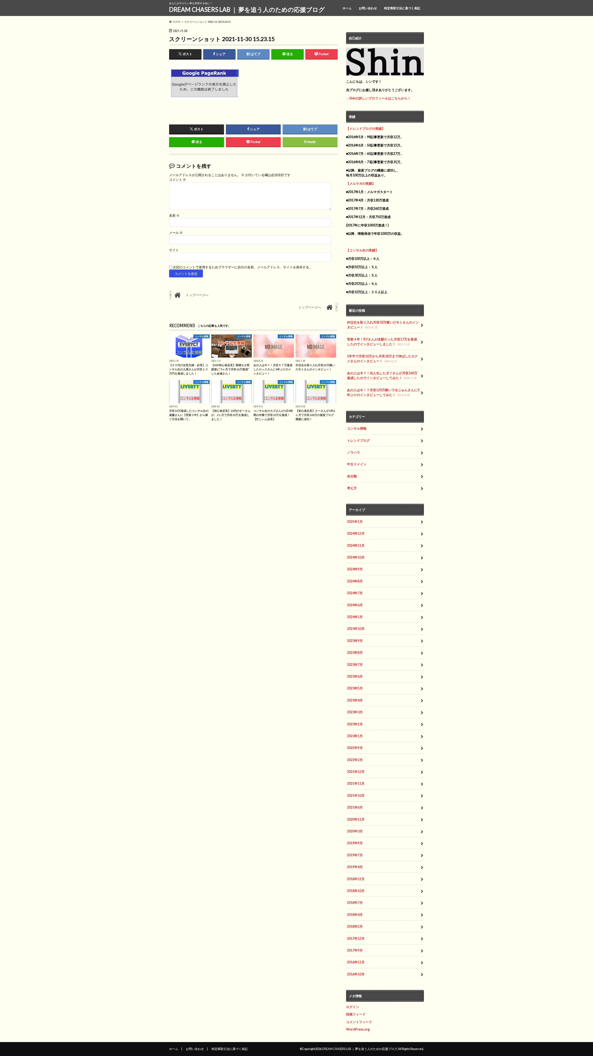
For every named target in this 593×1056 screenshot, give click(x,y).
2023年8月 (355, 652)
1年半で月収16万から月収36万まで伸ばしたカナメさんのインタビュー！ (382, 358)
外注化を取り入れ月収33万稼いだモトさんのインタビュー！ (383, 324)
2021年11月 (356, 783)
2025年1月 (355, 521)
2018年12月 (356, 879)
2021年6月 (355, 807)
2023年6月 (355, 676)
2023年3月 (355, 712)
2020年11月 (356, 819)
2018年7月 (355, 902)
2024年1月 (355, 617)
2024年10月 (356, 557)
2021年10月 (356, 795)
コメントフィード (359, 1022)
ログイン (352, 1007)
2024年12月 (356, 533)
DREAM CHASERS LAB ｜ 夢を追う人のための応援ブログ (247, 9)
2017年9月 (355, 950)
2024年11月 (356, 545)
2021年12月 (356, 772)
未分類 (352, 476)
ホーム (347, 8)
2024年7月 (355, 593)
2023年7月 (355, 664)
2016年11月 (356, 962)
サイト (174, 250)
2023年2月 (355, 724)
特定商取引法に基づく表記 (402, 8)
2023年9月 (355, 641)
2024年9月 (355, 569)
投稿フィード (356, 1014)
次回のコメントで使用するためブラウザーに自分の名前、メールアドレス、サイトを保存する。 (242, 267)
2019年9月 (355, 843)
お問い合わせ (368, 8)
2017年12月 (356, 938)
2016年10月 (356, 974)
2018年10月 (356, 891)
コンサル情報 (356, 428)
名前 (174, 215)
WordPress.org (358, 1029)
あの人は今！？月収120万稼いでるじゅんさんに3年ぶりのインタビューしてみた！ (383, 392)
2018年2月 (355, 926)
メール (176, 233)
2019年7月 (355, 855)
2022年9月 (355, 748)
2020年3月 (355, 831)
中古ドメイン (356, 464)
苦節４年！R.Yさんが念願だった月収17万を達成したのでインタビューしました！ (382, 341)
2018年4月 (355, 914)
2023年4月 (355, 700)
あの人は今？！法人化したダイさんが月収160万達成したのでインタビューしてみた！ (382, 375)
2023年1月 (355, 736)
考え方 (352, 488)
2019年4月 (355, 867)
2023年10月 (356, 629)
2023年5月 (355, 688)
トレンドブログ (358, 440)
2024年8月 (355, 581)
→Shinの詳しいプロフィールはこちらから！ (378, 98)
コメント (177, 179)
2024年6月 (355, 605)
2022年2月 (355, 760)
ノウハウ (353, 452)
